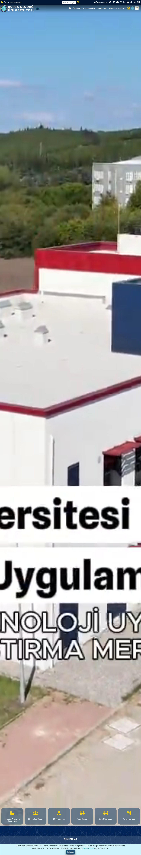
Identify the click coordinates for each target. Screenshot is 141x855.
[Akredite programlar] (128, 9)
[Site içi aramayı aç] (78, 2)
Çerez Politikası (88, 848)
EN (138, 2)
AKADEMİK (89, 8)
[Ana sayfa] (70, 8)
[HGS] (137, 8)
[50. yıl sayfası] (38, 8)
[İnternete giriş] (132, 9)
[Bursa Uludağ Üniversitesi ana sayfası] (18, 8)
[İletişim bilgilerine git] (135, 2)
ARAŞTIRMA (101, 8)
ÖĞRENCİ (121, 8)
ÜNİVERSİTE (78, 8)
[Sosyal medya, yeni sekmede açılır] (110, 2)
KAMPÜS (112, 8)
